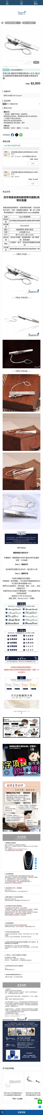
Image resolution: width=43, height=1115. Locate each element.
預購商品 (6, 70)
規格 (4, 104)
